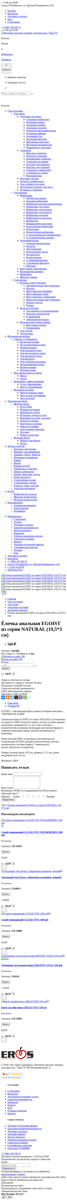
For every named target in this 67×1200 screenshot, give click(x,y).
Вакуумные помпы (36, 325)
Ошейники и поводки (25, 468)
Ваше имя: (6, 774)
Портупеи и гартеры (31, 423)
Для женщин (20, 192)
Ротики (30, 305)
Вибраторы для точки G (39, 212)
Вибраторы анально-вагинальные (44, 204)
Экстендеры (26, 333)
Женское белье (21, 404)
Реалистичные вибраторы (40, 232)
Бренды (11, 1113)
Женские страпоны (36, 153)
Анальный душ (34, 136)
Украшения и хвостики (38, 147)
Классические (21, 508)
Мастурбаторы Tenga (37, 294)
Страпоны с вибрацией (38, 170)
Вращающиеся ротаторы (39, 223)
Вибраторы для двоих (37, 206)
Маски (17, 463)
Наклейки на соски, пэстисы (35, 418)
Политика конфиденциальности (24, 1128)
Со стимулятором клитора (40, 237)
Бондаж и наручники (25, 449)
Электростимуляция (24, 488)
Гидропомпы (33, 328)
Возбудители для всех (25, 494)
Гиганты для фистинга (32, 181)
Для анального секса (31, 350)
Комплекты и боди (30, 412)
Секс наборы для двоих (32, 184)
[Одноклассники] (7, 697)
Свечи (23, 378)
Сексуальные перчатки (32, 429)
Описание (12, 703)
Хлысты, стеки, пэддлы (26, 485)
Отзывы (18, 550)
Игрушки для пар (29, 178)
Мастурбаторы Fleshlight (39, 291)
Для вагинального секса (32, 353)
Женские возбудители (25, 497)
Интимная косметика (18, 336)
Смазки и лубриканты (25, 339)
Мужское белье (22, 437)
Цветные (31, 266)
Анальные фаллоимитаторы (41, 130)
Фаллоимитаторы (29, 240)
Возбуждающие (28, 367)
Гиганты (30, 246)
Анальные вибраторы (37, 119)
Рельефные (19, 511)
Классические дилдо (37, 251)
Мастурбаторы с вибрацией (41, 297)
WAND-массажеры (36, 198)
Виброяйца (26, 274)
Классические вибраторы (39, 226)
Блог (9, 19)
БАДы (10, 491)
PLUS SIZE (26, 406)
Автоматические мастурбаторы (43, 285)
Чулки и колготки (29, 435)
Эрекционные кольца (37, 319)
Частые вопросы (22, 530)
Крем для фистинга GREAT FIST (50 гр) (24, 1007)
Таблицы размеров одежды (28, 536)
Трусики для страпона (38, 164)
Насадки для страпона (38, 167)
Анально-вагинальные (38, 243)
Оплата (18, 522)
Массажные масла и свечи (28, 373)
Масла (23, 375)
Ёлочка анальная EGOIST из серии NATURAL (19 (34, 805)
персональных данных (13, 1174)
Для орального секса (31, 356)
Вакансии (19, 533)
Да (3, 1197)
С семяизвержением (37, 260)
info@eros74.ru (15, 570)
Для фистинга (27, 359)
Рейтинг (5, 796)
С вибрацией (33, 316)
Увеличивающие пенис (32, 364)
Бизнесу (18, 541)
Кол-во (5, 662)
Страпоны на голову (37, 173)
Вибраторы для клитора (39, 209)
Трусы (23, 443)
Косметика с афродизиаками (29, 381)
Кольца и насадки (29, 308)
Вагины (30, 288)
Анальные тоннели (36, 127)
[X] (16, 697)
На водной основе (29, 342)
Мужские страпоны (36, 156)
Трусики (24, 432)
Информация (14, 516)
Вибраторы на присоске (39, 218)
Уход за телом (27, 398)
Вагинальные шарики (31, 271)
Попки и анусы (34, 302)
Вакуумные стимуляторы (33, 268)
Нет (10, 1197)
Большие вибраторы (37, 201)
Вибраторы (26, 195)
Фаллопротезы (34, 175)
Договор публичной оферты (29, 544)
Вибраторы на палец (37, 215)
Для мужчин (20, 280)
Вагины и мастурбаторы (33, 282)
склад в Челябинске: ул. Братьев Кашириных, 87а (33, 564)
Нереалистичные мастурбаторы (43, 299)
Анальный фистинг (36, 139)
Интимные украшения (26, 457)
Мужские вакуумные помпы (35, 322)
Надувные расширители (39, 144)
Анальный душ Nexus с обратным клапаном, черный (31, 877)
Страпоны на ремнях (37, 161)
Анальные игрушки (30, 116)
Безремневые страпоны (38, 158)
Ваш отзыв (7, 787)
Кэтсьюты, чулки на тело (33, 415)
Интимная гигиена (24, 390)
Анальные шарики (36, 133)
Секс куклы (26, 330)
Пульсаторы (32, 229)
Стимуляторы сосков (25, 480)
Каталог (11, 10)
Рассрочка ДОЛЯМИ (18, 1148)
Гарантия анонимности (26, 527)
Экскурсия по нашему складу (23, 1096)
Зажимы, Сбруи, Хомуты (27, 454)
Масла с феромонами (31, 387)
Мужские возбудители (25, 499)
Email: (4, 1162)
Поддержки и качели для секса (36, 187)
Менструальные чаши (31, 392)
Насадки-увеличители (38, 313)
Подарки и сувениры (31, 189)
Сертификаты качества (26, 547)
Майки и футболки (30, 440)
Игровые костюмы (30, 409)
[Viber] (20, 697)
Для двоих (19, 113)
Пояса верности (22, 477)
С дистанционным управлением (43, 235)
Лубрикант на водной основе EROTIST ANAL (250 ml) (31, 965)
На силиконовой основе (32, 344)
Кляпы (17, 460)
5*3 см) (5, 808)
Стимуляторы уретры (25, 483)
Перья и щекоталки (24, 471)
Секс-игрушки (15, 111)
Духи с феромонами (30, 384)
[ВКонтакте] (3, 697)
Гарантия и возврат (24, 539)
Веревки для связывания (27, 452)
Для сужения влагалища (33, 361)
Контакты (12, 13)
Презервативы (15, 502)
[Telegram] (12, 697)
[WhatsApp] (25, 697)
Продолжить (8, 799)
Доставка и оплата (17, 16)
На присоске (33, 254)
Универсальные (28, 347)
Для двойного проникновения (42, 311)
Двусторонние (33, 249)
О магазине (13, 22)
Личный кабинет (16, 1134)
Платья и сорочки (29, 421)
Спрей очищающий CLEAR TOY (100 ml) (24, 919)
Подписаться (8, 1168)
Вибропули (32, 220)
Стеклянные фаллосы (37, 263)
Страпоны (25, 150)
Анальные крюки (35, 122)
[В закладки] (4, 593)
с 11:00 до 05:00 (15, 567)
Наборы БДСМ (22, 466)
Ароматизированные (25, 505)
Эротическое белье (17, 401)
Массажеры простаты (37, 142)
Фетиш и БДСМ (15, 446)
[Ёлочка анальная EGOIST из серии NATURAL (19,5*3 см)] (33, 575)
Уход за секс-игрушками (33, 395)
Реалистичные (33, 257)
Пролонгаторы (28, 370)
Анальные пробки (35, 125)
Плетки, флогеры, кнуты (27, 474)
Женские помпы (28, 277)
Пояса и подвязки (29, 426)
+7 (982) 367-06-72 (11, 27)
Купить (5, 668)
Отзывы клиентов (17, 1110)
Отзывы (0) (13, 706)
